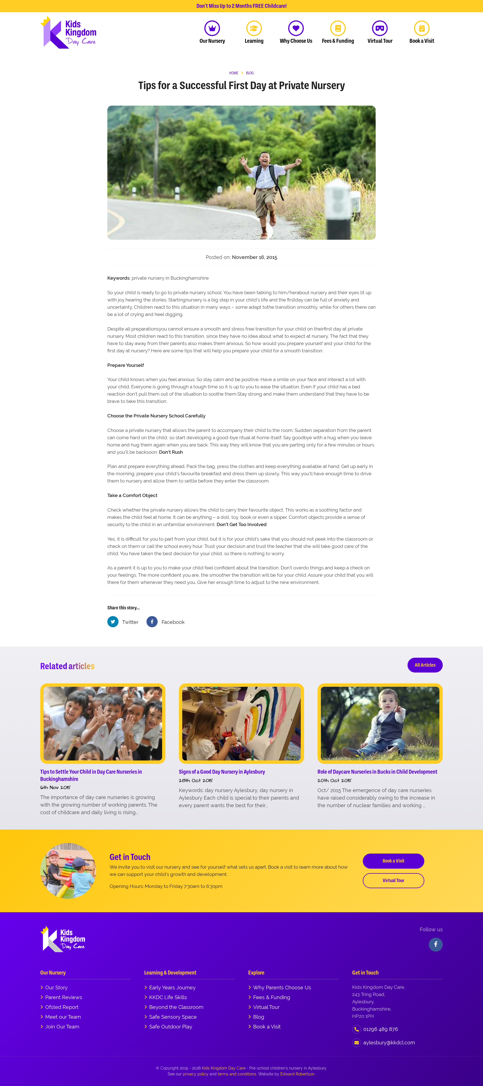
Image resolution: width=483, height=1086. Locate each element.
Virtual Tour (393, 880)
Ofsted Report (62, 1007)
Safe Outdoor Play (170, 1027)
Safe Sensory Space (173, 1017)
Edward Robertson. (297, 1074)
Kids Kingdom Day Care (223, 1068)
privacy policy (196, 1074)
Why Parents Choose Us (282, 987)
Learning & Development (170, 972)
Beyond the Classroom (176, 1007)
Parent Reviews (63, 997)
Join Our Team (62, 1027)
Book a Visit (393, 861)
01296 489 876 (380, 1029)
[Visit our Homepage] (68, 32)
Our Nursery (53, 972)
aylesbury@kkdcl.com (389, 1042)
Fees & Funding (271, 997)
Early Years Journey (172, 987)
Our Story (56, 987)
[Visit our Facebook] (436, 945)
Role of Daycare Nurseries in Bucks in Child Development (377, 772)
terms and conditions (237, 1074)
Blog (258, 1017)
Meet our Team (63, 1017)
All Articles (425, 665)
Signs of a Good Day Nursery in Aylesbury (222, 772)
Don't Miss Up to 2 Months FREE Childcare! (241, 6)
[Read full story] (102, 723)
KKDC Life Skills (168, 997)
